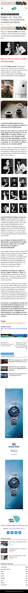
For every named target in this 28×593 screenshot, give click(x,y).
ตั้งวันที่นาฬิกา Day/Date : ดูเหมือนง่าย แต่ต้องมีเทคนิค (17, 549)
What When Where (9, 11)
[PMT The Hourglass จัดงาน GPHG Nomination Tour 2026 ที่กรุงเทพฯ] (4, 361)
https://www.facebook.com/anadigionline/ (13, 323)
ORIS (2, 580)
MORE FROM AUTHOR (8, 356)
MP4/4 (3, 24)
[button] (26, 8)
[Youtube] (19, 532)
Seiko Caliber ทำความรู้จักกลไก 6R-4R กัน (18, 542)
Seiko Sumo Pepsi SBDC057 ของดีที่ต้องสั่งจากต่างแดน (17, 556)
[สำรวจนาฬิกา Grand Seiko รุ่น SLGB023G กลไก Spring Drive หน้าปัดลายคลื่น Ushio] (14, 448)
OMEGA (2, 583)
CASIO (2, 574)
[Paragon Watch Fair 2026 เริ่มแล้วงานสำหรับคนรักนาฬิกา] (4, 375)
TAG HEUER (4, 585)
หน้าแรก (2, 11)
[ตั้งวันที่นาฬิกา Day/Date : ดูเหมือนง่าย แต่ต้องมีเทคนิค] (4, 550)
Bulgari (3, 14)
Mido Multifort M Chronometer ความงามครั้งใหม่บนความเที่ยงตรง (7, 344)
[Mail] (16, 532)
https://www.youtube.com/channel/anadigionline (14, 329)
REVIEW (3, 578)
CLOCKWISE (4, 567)
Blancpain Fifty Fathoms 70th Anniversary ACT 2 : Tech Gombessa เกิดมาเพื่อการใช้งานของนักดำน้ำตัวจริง (21, 345)
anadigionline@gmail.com (17, 529)
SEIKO (2, 571)
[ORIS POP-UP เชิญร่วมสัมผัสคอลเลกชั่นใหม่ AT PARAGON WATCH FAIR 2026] (4, 368)
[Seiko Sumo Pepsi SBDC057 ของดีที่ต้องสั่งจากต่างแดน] (4, 557)
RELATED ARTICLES (7, 354)
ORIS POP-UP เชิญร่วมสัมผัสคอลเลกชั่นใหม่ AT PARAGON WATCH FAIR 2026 (18, 368)
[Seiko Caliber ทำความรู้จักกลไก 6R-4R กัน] (4, 543)
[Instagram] (12, 532)
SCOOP (2, 576)
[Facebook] (8, 532)
